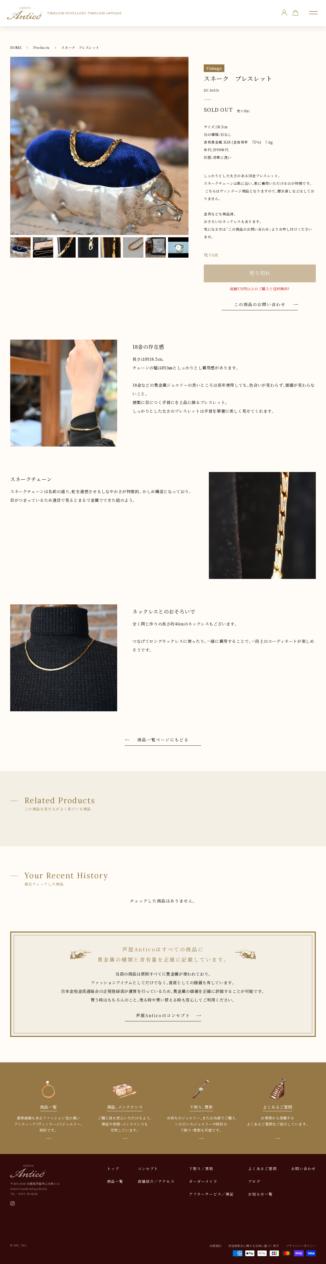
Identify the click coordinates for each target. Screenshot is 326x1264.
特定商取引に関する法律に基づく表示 (253, 1246)
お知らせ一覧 (260, 1194)
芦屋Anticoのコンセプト (163, 1015)
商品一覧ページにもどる (163, 740)
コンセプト (148, 1168)
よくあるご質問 (262, 1168)
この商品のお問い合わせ (260, 304)
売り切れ (259, 273)
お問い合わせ (303, 1168)
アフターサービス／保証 (211, 1194)
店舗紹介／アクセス (156, 1181)
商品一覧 (115, 1181)
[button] (313, 12)
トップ (113, 1168)
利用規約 (216, 1246)
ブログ (254, 1181)
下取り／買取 (201, 1168)
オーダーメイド (203, 1181)
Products (41, 47)
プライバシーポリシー (301, 1246)
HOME (15, 47)
